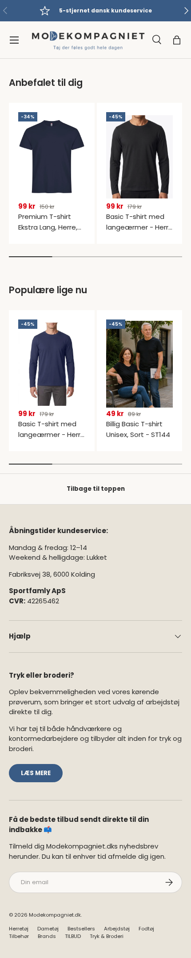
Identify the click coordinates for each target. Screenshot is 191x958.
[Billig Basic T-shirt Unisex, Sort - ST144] (139, 364)
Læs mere (36, 773)
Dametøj (48, 928)
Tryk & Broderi (106, 936)
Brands (47, 936)
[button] (177, 40)
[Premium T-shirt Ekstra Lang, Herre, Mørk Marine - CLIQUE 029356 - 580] (51, 157)
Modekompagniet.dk (55, 914)
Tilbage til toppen (96, 489)
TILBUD (73, 936)
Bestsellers (81, 928)
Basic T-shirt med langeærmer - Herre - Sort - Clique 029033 (139, 232)
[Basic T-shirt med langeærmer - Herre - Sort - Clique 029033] (139, 157)
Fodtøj (146, 928)
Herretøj (18, 928)
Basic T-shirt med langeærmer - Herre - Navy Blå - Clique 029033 (51, 440)
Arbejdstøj (117, 928)
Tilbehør (19, 936)
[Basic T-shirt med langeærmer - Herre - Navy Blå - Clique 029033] (51, 364)
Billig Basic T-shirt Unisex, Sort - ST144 (138, 429)
